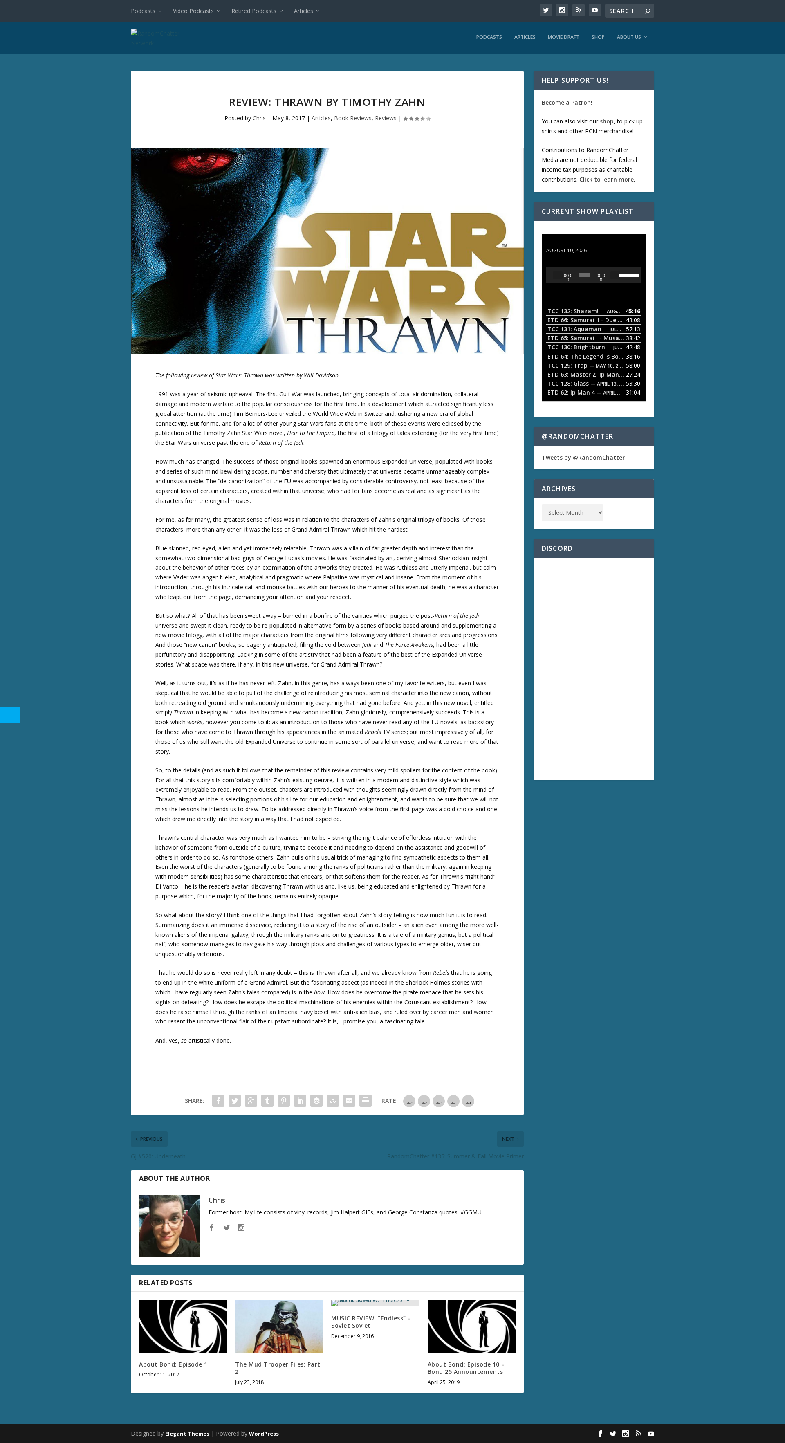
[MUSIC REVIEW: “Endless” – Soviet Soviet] (375, 1303)
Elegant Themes (187, 1433)
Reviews (386, 118)
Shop (598, 37)
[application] (593, 275)
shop (607, 121)
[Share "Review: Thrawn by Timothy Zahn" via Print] (365, 1101)
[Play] (558, 275)
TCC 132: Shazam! (571, 243)
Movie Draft (563, 37)
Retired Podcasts (253, 11)
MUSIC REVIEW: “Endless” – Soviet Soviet (371, 1321)
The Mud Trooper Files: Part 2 (278, 1368)
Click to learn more (606, 179)
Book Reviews (353, 118)
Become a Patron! (567, 102)
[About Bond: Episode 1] (183, 1326)
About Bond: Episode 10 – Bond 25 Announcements (466, 1368)
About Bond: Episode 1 (173, 1364)
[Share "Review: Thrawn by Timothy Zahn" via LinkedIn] (300, 1101)
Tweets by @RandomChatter (583, 457)
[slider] (628, 274)
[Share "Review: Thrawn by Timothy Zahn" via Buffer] (316, 1101)
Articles (303, 11)
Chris (259, 118)
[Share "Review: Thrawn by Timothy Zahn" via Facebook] (218, 1101)
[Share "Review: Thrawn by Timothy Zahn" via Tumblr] (267, 1101)
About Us (629, 37)
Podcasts (143, 11)
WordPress (264, 1433)
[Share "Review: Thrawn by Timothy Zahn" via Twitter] (235, 1101)
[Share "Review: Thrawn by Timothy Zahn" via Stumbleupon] (333, 1101)
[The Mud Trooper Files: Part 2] (279, 1326)
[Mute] (615, 275)
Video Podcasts (193, 11)
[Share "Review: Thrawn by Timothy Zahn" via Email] (349, 1101)
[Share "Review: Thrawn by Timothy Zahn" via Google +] (251, 1101)
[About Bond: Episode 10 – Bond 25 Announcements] (472, 1326)
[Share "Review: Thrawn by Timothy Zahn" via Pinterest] (284, 1101)
